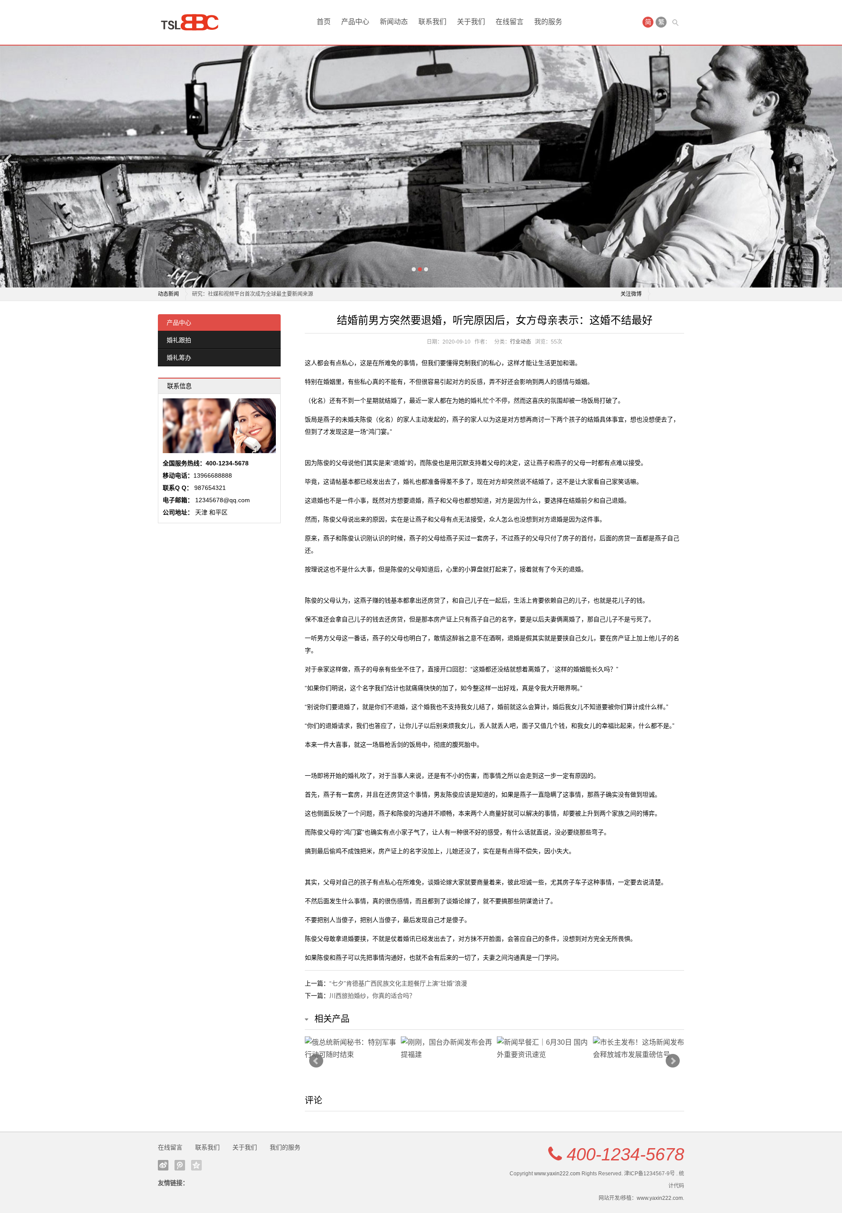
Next (833, 160)
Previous (8, 160)
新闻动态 (394, 21)
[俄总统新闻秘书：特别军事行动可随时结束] (350, 1048)
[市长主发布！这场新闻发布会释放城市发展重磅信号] (639, 1048)
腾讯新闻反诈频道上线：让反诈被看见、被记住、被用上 (258, 294)
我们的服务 (285, 1147)
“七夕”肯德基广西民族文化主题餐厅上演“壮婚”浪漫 (398, 983)
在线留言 (510, 21)
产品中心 (355, 21)
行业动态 (520, 342)
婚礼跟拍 (179, 340)
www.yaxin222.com (557, 1173)
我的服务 (548, 21)
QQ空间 (196, 1165)
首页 (324, 21)
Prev (316, 1061)
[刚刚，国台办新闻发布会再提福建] (446, 1048)
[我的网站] (193, 22)
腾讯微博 (180, 1165)
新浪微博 (163, 1165)
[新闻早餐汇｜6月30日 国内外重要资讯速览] (543, 1048)
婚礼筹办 (179, 357)
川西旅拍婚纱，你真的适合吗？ (372, 995)
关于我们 (471, 21)
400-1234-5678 (625, 1154)
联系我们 (432, 21)
